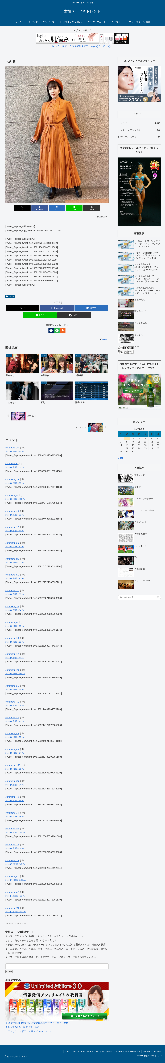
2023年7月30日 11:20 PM (15, 912)
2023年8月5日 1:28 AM (14, 642)
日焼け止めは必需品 (104, 1051)
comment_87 (12, 828)
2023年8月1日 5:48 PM (14, 816)
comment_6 (11, 463)
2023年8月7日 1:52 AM (14, 547)
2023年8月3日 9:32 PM (14, 705)
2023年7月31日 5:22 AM (15, 896)
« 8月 (120, 458)
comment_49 (12, 717)
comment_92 (12, 559)
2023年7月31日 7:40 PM (15, 864)
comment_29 (12, 447)
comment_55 (12, 686)
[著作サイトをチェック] (51, 330)
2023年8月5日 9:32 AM (14, 626)
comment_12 (12, 527)
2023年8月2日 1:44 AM (14, 801)
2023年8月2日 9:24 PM (14, 753)
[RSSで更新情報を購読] (62, 330)
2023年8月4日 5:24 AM (14, 689)
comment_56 (12, 543)
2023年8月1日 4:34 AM (14, 848)
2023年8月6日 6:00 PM (14, 562)
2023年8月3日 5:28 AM (14, 737)
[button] (91, 208)
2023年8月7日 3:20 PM (14, 515)
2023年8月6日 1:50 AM (14, 594)
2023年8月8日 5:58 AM (14, 483)
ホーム (67, 1051)
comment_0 (11, 622)
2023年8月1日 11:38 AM (15, 832)
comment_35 (12, 781)
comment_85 (12, 733)
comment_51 (12, 574)
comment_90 (12, 638)
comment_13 (12, 844)
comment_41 (12, 701)
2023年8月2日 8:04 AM (14, 785)
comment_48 (12, 749)
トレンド (11, 296)
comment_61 (12, 892)
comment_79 (12, 670)
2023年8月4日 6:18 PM (14, 658)
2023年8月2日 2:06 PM (14, 769)
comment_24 (12, 479)
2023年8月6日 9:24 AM (14, 578)
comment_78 (12, 908)
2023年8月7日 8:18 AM (14, 531)
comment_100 (12, 765)
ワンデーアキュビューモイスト (127, 1051)
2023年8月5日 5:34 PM (14, 610)
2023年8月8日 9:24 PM (14, 451)
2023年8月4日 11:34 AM (15, 674)
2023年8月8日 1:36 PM (14, 467)
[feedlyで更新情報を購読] (57, 330)
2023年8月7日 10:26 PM (15, 499)
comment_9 (11, 495)
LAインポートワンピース (83, 1051)
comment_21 (12, 590)
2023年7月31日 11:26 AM (15, 880)
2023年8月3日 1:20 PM (14, 721)
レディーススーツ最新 (152, 1051)
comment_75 (12, 813)
